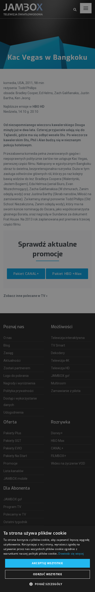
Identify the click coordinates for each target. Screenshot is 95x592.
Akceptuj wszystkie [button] (47, 563)
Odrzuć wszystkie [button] (47, 574)
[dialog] (47, 296)
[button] (47, 584)
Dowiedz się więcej (71, 553)
